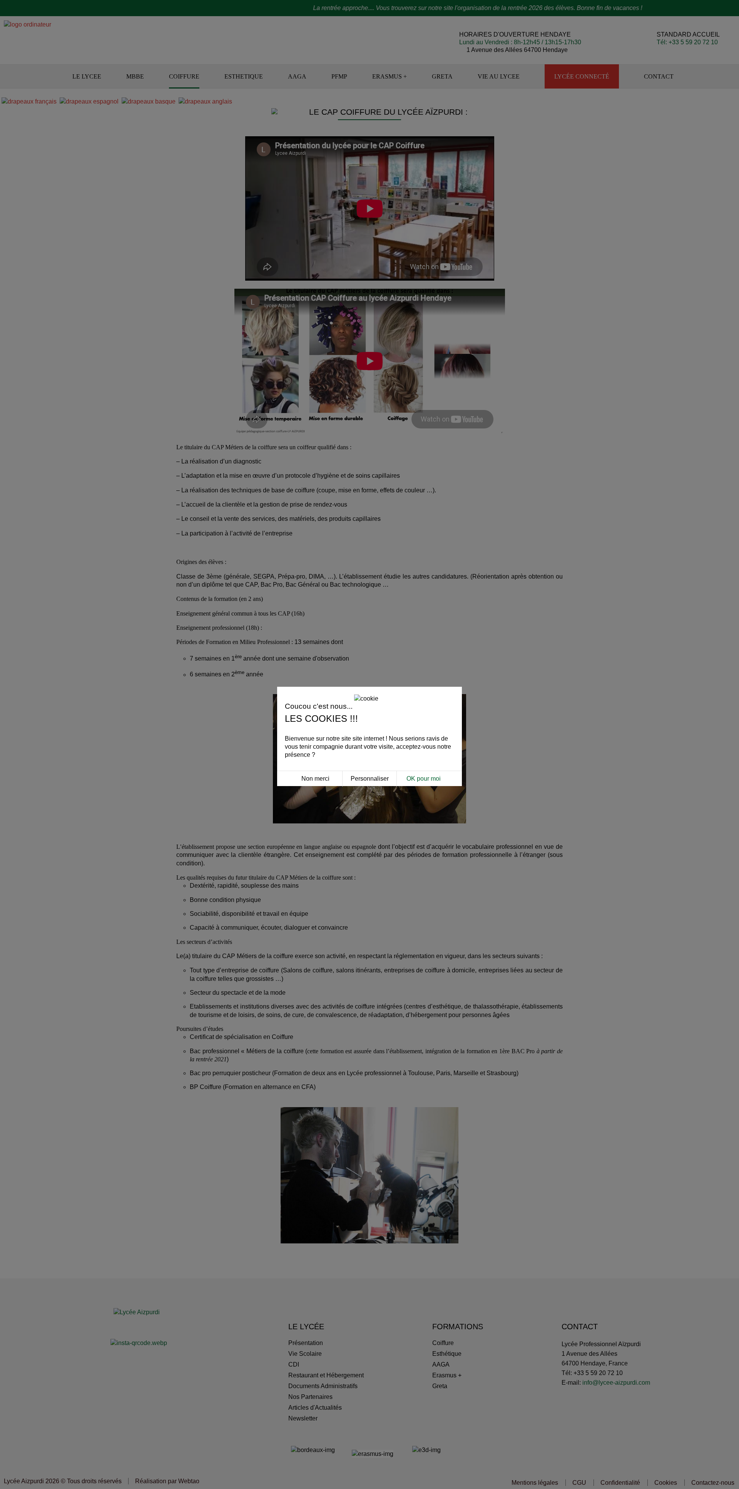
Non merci (315, 778)
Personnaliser (370, 778)
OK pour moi (423, 778)
